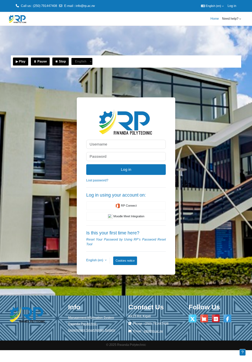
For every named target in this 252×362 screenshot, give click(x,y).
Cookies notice (125, 260)
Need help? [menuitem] (230, 18)
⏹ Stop (60, 61)
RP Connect (128, 205)
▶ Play (20, 61)
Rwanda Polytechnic (82, 324)
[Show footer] (242, 352)
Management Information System (91, 317)
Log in (232, 5)
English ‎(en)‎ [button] (95, 260)
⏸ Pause (40, 61)
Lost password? (97, 180)
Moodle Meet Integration (128, 216)
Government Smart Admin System (91, 330)
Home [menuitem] (214, 18)
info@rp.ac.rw (85, 5)
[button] (212, 6)
